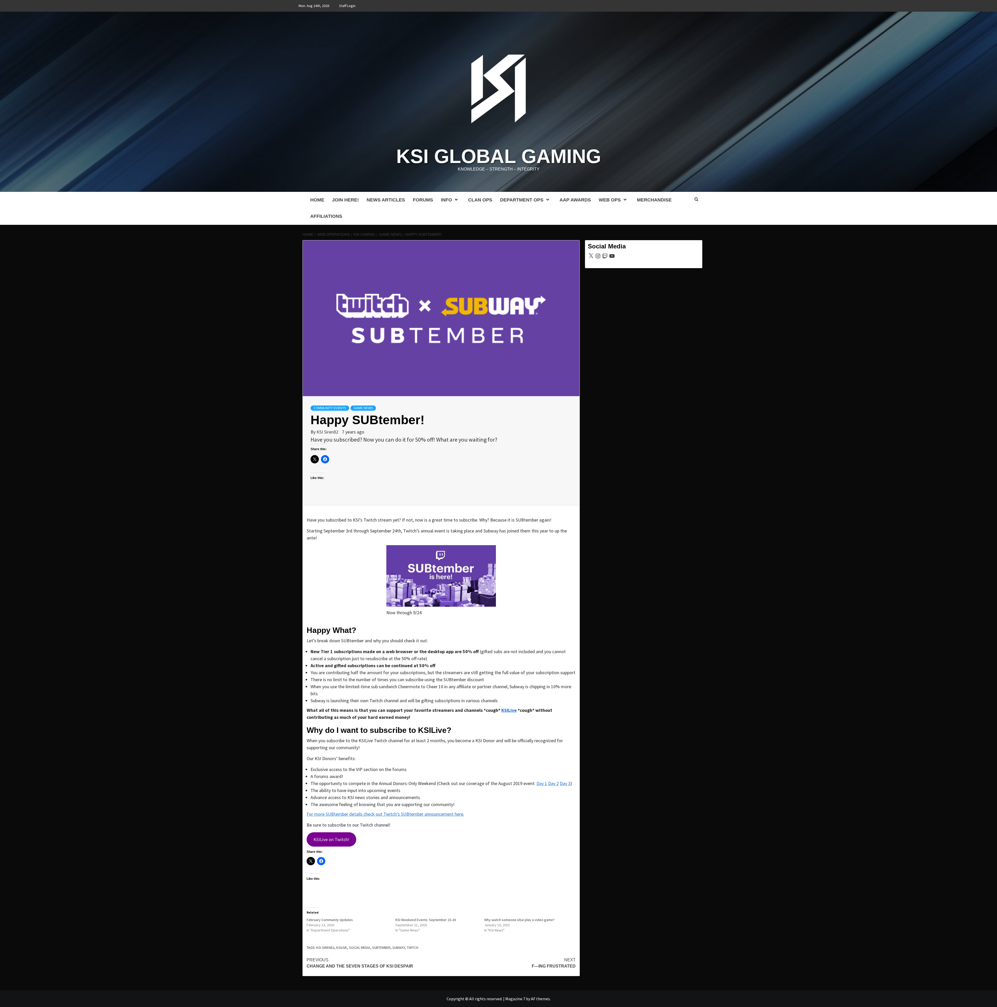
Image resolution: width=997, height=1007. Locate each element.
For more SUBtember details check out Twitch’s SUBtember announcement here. (385, 814)
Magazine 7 (515, 998)
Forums (423, 199)
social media (359, 947)
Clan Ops (480, 199)
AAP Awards (575, 199)
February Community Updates (330, 919)
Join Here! (345, 199)
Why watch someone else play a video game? (519, 919)
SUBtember (381, 947)
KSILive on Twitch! (331, 839)
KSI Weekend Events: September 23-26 (425, 919)
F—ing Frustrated (554, 963)
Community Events (330, 408)
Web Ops (610, 199)
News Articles (386, 199)
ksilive (341, 947)
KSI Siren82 (327, 432)
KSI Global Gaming (498, 156)
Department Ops (521, 199)
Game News (363, 408)
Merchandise (654, 199)
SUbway (398, 947)
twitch (412, 947)
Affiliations (326, 216)
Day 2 (553, 783)
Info (446, 199)
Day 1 (541, 783)
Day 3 (565, 783)
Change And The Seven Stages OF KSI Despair (360, 963)
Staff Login (347, 5)
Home (317, 199)
